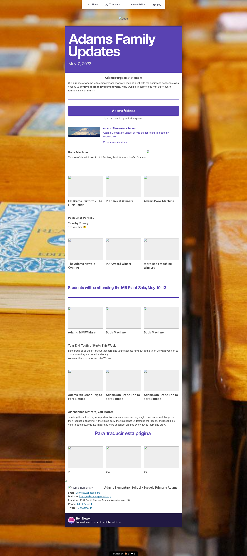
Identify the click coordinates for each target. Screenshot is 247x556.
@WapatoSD (85, 507)
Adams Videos (123, 111)
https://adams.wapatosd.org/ (95, 496)
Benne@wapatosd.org (88, 492)
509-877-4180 (85, 504)
